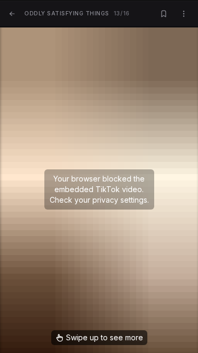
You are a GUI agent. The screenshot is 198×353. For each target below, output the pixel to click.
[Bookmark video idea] (164, 14)
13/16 (77, 13)
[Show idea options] (184, 14)
